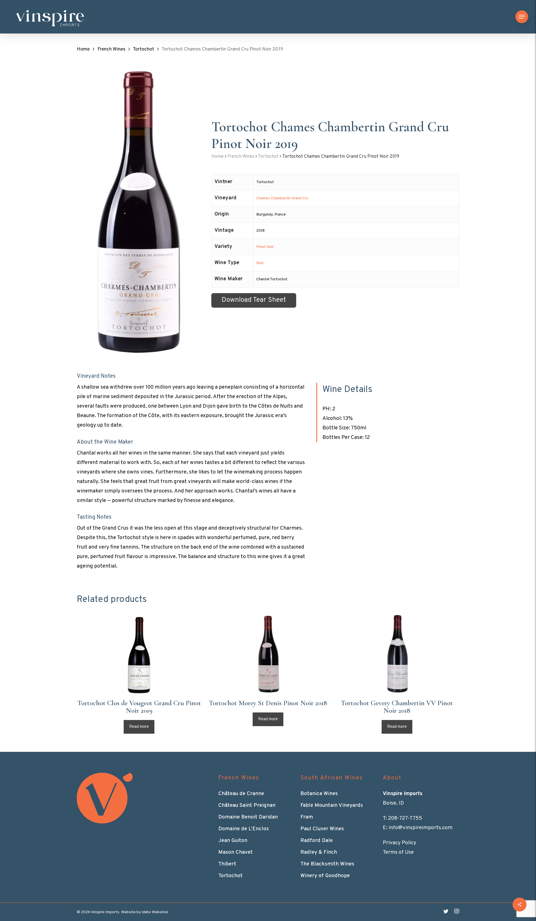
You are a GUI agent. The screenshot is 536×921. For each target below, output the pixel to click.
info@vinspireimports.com (421, 827)
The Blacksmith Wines (327, 864)
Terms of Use (398, 852)
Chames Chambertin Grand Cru (282, 198)
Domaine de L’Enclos (243, 829)
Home (83, 49)
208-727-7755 (405, 818)
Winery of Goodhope (325, 875)
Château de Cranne (241, 793)
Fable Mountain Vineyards (331, 805)
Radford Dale (316, 840)
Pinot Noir (265, 247)
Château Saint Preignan (247, 805)
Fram (306, 817)
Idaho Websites (155, 912)
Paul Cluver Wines (322, 829)
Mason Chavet (235, 852)
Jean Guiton (232, 840)
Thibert (227, 864)
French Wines (111, 49)
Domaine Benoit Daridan (248, 817)
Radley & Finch (318, 852)
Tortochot (143, 49)
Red (260, 263)
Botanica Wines (319, 793)
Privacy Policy (399, 842)
